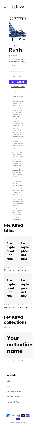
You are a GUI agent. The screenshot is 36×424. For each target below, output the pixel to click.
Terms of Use (12, 402)
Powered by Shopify (22, 422)
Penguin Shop (15, 422)
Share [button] (13, 91)
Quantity (12, 65)
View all (7, 327)
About (9, 381)
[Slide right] (22, 361)
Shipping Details (14, 391)
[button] (5, 7)
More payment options (18, 87)
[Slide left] (13, 361)
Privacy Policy (12, 396)
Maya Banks (13, 46)
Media (9, 386)
